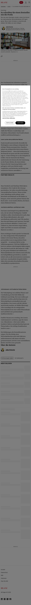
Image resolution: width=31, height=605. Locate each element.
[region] (15, 106)
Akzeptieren (20, 122)
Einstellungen (9, 122)
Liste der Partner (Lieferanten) (8, 118)
